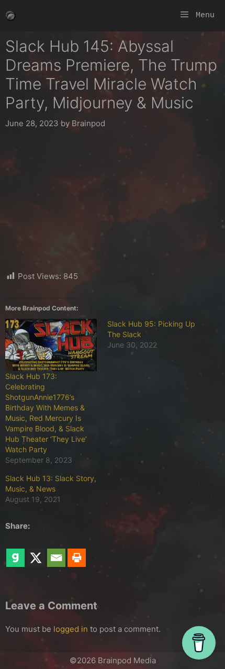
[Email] (56, 550)
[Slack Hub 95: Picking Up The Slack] (158, 334)
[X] (36, 550)
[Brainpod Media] (10, 15)
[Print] (77, 550)
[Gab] (15, 550)
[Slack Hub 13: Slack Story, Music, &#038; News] (56, 489)
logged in (70, 629)
